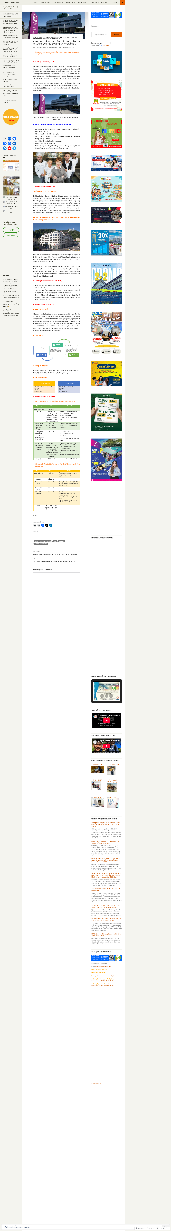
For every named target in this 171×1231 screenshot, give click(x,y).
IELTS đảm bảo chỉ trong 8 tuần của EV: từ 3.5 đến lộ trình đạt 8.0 (106, 935)
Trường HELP (55, 38)
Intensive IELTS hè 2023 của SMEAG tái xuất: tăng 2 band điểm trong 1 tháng (10, 22)
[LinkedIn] (14, 143)
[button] (102, 696)
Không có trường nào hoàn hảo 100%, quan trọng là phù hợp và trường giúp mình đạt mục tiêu (105, 824)
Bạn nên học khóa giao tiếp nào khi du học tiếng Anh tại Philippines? (55, 553)
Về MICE (35, 2)
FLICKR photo (10, 235)
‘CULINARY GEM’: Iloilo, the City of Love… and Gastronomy (106, 889)
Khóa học (104, 2)
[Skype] (5, 148)
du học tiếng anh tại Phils (43, 541)
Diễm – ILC (112, 797)
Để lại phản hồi (69, 47)
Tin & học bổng (45, 2)
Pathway (48, 37)
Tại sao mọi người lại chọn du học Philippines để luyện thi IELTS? (54, 560)
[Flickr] (9, 139)
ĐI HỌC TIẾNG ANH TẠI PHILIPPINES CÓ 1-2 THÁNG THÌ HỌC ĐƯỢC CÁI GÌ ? (105, 842)
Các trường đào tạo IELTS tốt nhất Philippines (10, 55)
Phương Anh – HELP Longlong (112, 781)
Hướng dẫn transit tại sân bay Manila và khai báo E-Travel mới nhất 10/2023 (11, 49)
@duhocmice (96, 1083)
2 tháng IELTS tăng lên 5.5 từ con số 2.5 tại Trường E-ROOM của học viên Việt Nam (105, 906)
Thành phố (114, 2)
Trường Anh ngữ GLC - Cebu (10, 315)
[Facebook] (14, 139)
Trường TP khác (82, 2)
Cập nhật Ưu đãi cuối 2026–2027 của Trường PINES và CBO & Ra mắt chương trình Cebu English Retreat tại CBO (105, 860)
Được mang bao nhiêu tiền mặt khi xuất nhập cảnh (11, 61)
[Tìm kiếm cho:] (106, 26)
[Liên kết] (5, 139)
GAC (34, 37)
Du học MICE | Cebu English (11, 2)
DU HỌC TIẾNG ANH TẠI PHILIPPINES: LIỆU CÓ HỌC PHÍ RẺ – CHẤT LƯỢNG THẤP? (106, 920)
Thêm (4, 215)
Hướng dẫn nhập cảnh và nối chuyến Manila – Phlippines (10, 67)
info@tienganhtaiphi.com (103, 966)
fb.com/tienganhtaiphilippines (106, 976)
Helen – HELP (97, 797)
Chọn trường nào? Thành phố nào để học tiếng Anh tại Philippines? (10, 15)
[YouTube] (9, 148)
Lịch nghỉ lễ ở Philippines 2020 (11, 313)
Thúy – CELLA (97, 780)
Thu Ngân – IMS (98, 764)
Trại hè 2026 (94, 2)
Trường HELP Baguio (41, 543)
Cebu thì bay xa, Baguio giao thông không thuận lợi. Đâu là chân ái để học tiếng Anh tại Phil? (10, 29)
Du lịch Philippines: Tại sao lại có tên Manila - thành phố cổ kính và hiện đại (10, 281)
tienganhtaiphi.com (55, 47)
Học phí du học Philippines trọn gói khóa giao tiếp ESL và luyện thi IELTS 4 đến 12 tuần (11, 93)
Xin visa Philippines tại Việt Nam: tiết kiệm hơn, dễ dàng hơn (10, 42)
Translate (106, 45)
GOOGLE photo (11, 229)
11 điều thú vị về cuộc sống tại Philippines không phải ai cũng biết (11, 297)
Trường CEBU (69, 2)
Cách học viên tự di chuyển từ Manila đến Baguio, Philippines (9, 74)
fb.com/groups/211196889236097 (102, 981)
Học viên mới (57, 2)
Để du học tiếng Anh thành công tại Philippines (11, 85)
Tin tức (62, 37)
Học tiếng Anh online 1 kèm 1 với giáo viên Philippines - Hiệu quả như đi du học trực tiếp (11, 287)
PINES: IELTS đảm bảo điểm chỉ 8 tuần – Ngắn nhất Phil (11, 36)
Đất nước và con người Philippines (10, 80)
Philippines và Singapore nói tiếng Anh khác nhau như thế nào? (11, 100)
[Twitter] (14, 148)
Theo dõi (116, 35)
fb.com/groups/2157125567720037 (102, 985)
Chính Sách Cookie (25, 1227)
